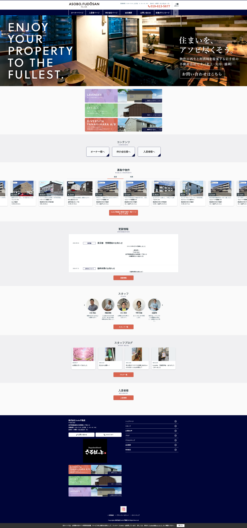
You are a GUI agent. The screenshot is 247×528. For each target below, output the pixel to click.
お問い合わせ (145, 13)
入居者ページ (94, 13)
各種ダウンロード (163, 13)
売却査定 (128, 449)
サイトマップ (136, 515)
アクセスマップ (130, 440)
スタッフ (128, 426)
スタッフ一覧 (123, 327)
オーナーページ (77, 13)
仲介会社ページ (111, 13)
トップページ (129, 421)
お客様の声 (128, 431)
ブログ (127, 435)
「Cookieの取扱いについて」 (155, 525)
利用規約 (111, 515)
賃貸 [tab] (115, 177)
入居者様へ (149, 151)
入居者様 (123, 398)
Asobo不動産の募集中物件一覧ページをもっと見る (123, 212)
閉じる (181, 525)
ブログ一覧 (123, 375)
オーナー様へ (98, 151)
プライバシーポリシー (123, 515)
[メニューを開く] (176, 12)
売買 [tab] (131, 177)
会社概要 (128, 13)
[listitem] (81, 193)
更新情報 (123, 278)
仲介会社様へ (124, 151)
